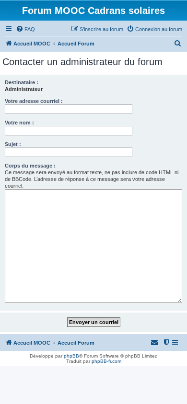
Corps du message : (30, 165)
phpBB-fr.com (106, 361)
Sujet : (13, 144)
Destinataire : (21, 82)
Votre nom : (19, 122)
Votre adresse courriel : (34, 101)
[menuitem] (25, 29)
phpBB (71, 356)
